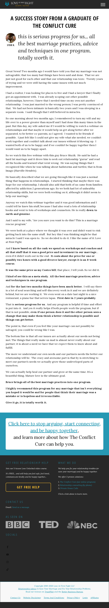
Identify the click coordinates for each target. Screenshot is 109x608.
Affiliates (95, 597)
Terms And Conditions (54, 597)
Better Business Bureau (72, 591)
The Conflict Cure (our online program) (77, 482)
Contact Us (15, 597)
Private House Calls (69, 488)
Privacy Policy (73, 597)
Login (85, 597)
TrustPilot (49, 591)
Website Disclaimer (32, 597)
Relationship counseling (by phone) (76, 485)
